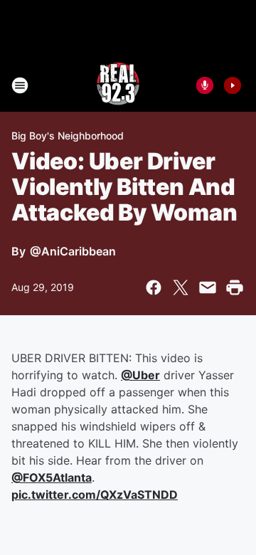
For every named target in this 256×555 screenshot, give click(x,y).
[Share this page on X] (181, 287)
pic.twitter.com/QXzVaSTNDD (94, 494)
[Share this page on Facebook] (154, 287)
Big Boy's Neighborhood (67, 136)
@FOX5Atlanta (51, 477)
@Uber (140, 375)
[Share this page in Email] (208, 287)
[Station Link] (118, 85)
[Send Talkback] (204, 85)
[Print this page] (235, 287)
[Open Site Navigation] (19, 85)
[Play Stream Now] (232, 85)
